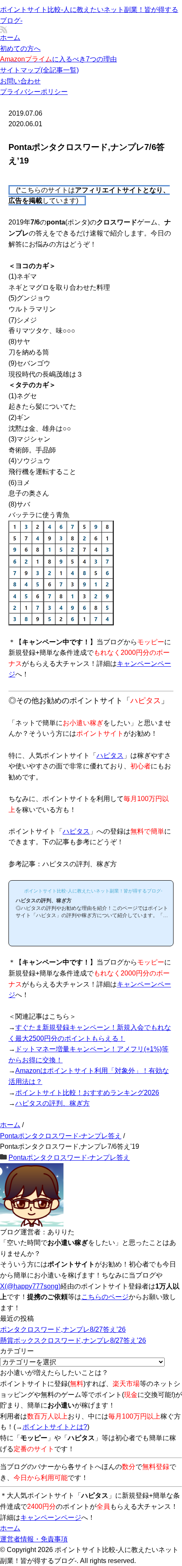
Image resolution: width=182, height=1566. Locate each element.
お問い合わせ (20, 81)
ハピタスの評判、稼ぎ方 (52, 1103)
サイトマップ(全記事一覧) (39, 70)
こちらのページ (105, 1296)
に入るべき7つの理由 (58, 59)
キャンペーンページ (50, 1517)
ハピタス (110, 755)
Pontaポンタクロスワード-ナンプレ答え (69, 1157)
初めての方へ (20, 48)
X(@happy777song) (30, 1286)
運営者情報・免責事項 (34, 1539)
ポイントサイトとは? (54, 1426)
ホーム (10, 37)
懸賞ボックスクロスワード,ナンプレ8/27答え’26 (73, 1340)
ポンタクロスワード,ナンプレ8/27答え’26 (63, 1329)
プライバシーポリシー (34, 91)
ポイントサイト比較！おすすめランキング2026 (87, 1092)
